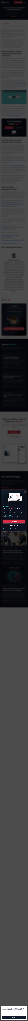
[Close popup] (25, 492)
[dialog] (14, 1013)
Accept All (14, 1017)
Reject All (8, 1014)
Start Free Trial (14, 525)
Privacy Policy (17, 1010)
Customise (20, 1014)
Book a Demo (14, 521)
